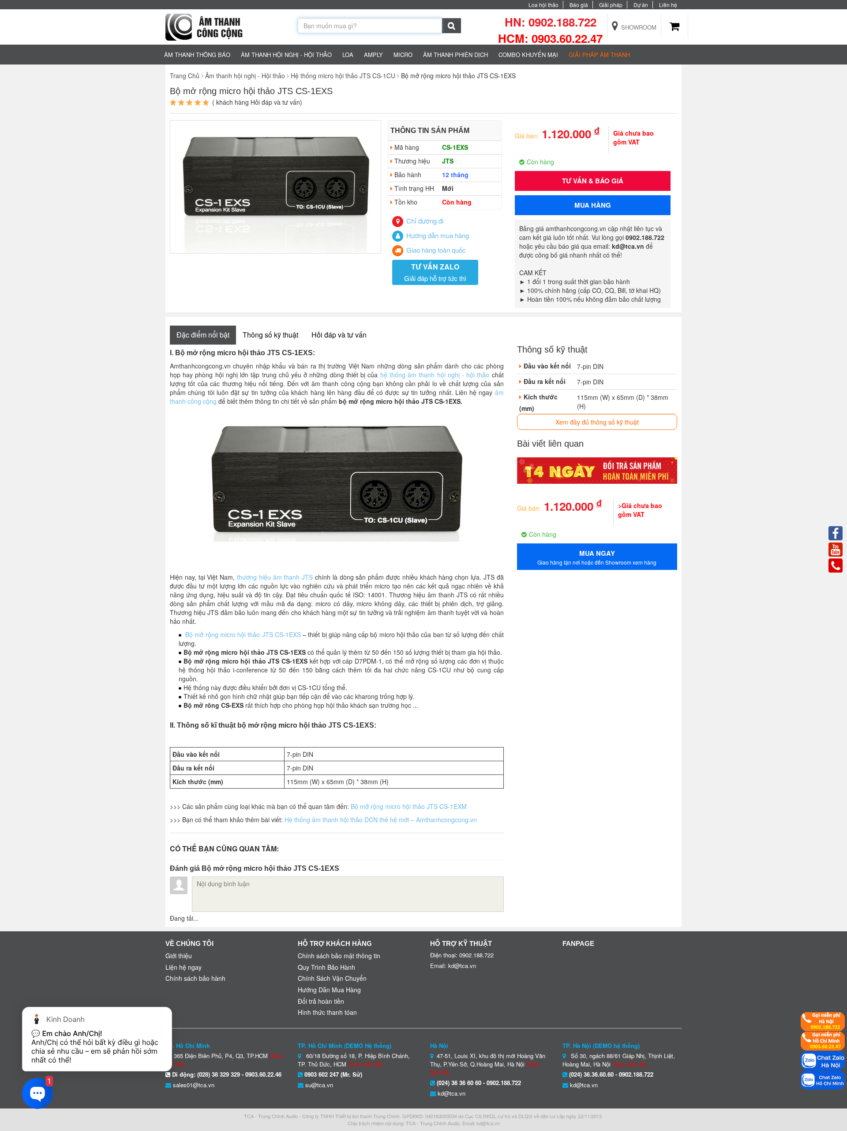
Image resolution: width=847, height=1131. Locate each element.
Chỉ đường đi (424, 220)
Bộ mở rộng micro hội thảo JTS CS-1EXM (409, 806)
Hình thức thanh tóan (327, 1012)
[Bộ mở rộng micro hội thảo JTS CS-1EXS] (275, 186)
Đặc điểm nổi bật (202, 335)
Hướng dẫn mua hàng (437, 235)
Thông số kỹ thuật (270, 335)
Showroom (637, 27)
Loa (347, 54)
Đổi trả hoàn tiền (321, 1001)
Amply (373, 54)
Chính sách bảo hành (195, 978)
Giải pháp (610, 4)
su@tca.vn (319, 1085)
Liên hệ (668, 4)
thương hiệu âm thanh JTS (275, 577)
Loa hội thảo (543, 4)
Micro (403, 54)
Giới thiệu (178, 955)
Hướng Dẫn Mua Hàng (329, 989)
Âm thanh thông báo (197, 54)
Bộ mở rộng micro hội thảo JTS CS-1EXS (243, 634)
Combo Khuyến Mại (528, 54)
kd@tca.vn (451, 1093)
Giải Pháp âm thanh (599, 54)
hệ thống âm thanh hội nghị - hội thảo (435, 374)
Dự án (640, 4)
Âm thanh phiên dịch (455, 54)
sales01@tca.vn (193, 1085)
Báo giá (579, 4)
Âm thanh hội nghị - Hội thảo (286, 54)
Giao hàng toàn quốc (435, 249)
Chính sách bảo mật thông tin (339, 955)
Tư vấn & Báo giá (592, 181)
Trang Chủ (184, 75)
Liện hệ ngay (183, 967)
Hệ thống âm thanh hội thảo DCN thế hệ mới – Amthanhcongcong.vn (381, 819)
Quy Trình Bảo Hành (326, 967)
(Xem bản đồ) (365, 1064)
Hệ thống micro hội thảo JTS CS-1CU (343, 75)
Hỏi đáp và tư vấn (339, 335)
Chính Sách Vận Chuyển (332, 978)
